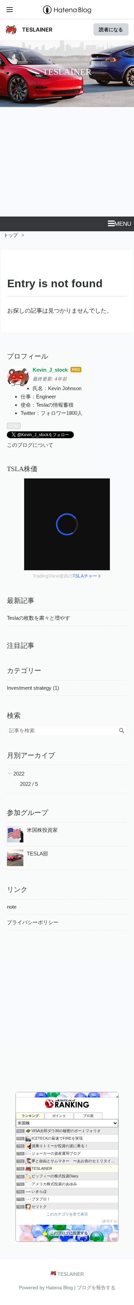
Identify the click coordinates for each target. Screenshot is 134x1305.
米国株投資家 (42, 830)
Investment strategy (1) (33, 688)
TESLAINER (37, 29)
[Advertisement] (67, 166)
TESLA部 (37, 854)
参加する (109, 1221)
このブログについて (30, 445)
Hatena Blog (59, 1287)
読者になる (111, 29)
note (11, 907)
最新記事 (20, 600)
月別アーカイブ (31, 755)
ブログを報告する (96, 1287)
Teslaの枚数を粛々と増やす (38, 618)
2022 (18, 774)
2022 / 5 (29, 784)
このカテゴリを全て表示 (67, 1214)
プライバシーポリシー (32, 922)
